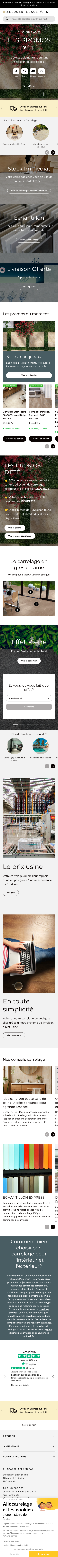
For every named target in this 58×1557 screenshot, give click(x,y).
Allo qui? (11, 892)
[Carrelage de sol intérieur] (14, 132)
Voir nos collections (29, 239)
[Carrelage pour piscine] (41, 746)
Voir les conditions (29, 80)
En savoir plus (32, 5)
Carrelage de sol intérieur (14, 144)
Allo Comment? (14, 1035)
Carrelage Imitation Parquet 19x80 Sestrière (39, 415)
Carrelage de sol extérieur (40, 145)
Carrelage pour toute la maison (14, 759)
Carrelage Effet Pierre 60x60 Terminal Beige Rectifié (14, 415)
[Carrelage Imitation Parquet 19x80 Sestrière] (40, 396)
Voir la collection (29, 375)
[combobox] (29, 19)
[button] (47, 12)
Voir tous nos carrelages (19, 536)
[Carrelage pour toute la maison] (14, 746)
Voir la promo (29, 286)
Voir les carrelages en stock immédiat (29, 190)
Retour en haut (29, 1425)
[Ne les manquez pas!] (29, 336)
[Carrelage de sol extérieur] (41, 132)
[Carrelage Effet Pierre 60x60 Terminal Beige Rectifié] (14, 396)
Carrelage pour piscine (40, 758)
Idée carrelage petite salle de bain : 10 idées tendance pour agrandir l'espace (24, 1103)
